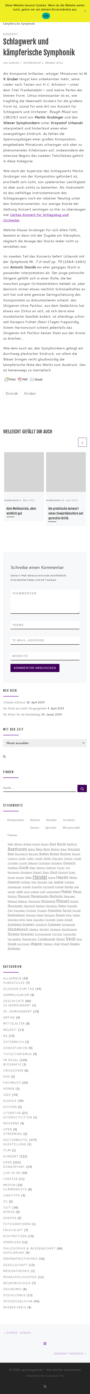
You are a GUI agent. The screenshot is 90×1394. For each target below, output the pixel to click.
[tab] (15, 820)
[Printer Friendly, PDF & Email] (23, 379)
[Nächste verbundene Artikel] (82, 442)
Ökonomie (12, 1289)
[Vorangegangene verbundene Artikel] (72, 442)
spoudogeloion (17, 1301)
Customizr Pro (54, 1376)
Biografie (12, 1064)
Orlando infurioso (14, 702)
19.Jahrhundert (17, 1005)
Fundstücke (14, 983)
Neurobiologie (17, 1283)
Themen (12, 835)
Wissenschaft (71, 828)
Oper (7, 1129)
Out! (7, 1207)
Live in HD (11, 1173)
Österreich (13, 1042)
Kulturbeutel (15, 1140)
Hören (8, 1089)
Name (18, 625)
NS (5, 1036)
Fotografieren (17, 1224)
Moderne (11, 1123)
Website (20, 656)
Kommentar (24, 593)
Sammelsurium (16, 995)
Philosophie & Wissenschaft (29, 1248)
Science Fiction (17, 1117)
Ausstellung (14, 1144)
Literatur (12, 1113)
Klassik (10, 1101)
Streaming (12, 1134)
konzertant (14, 1167)
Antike (9, 1017)
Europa (9, 1218)
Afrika (9, 1212)
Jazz (7, 1095)
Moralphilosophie (20, 1277)
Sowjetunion (15, 1048)
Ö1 (5, 1201)
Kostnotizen (15, 1236)
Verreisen (12, 1242)
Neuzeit (10, 1030)
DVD (6, 1076)
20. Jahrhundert (17, 1011)
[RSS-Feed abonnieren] (4, 756)
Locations (69, 820)
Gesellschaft (15, 1265)
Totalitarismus (17, 1054)
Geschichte (13, 1001)
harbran (14, 62)
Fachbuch (12, 1083)
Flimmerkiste (15, 1189)
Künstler (51, 820)
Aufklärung (13, 1252)
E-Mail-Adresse (28, 640)
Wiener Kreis (14, 1307)
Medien (9, 1185)
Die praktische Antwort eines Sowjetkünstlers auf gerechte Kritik (65, 513)
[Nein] (85, 11)
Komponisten (15, 820)
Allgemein (12, 978)
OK (46, 16)
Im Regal (10, 1060)
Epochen (50, 828)
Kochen (10, 1107)
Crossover (13, 1070)
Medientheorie (16, 1271)
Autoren (35, 820)
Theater (10, 1179)
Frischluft (13, 1230)
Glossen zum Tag (18, 989)
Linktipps (11, 1195)
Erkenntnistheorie (20, 1259)
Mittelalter (14, 1023)
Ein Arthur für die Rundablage (21, 714)
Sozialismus (14, 1295)
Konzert (10, 1156)
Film (7, 1150)
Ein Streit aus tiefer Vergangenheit (25, 708)
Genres (34, 828)
